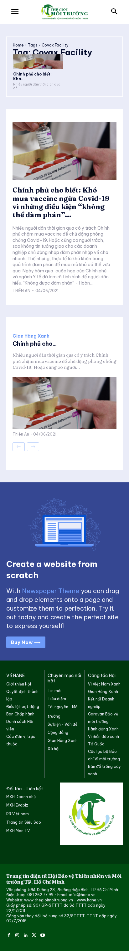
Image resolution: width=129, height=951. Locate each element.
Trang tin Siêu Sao (23, 822)
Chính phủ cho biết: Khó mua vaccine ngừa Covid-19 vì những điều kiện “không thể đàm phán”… (61, 202)
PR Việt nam (17, 814)
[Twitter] (34, 934)
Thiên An (21, 290)
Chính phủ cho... (35, 343)
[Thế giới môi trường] (64, 12)
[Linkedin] (25, 934)
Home (18, 45)
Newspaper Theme (50, 591)
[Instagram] (17, 934)
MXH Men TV (18, 830)
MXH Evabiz (17, 805)
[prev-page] (19, 446)
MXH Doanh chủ (21, 796)
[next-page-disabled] (33, 446)
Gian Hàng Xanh (31, 336)
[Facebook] (9, 934)
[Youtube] (42, 934)
